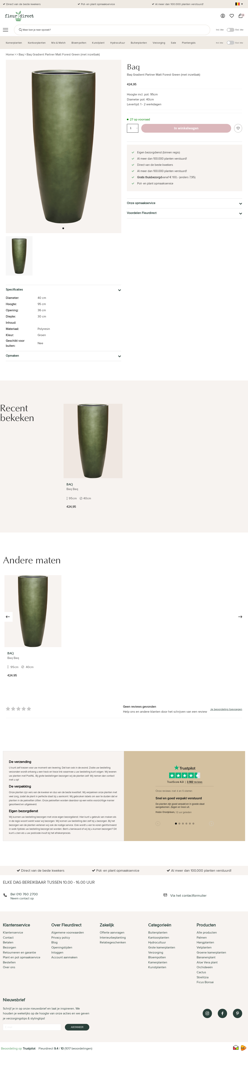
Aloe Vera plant (207, 962)
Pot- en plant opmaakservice (98, 4)
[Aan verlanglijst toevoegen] (238, 128)
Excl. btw (239, 29)
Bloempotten (157, 957)
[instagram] (207, 1013)
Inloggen (57, 952)
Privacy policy (60, 937)
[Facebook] (222, 1013)
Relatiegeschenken (113, 942)
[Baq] (93, 441)
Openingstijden (61, 947)
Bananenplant (206, 957)
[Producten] (222, 15)
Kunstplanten (157, 967)
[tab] (27, 953)
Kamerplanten (157, 962)
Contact (8, 937)
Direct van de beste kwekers (23, 4)
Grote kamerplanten (161, 947)
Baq (21, 54)
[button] (63, 228)
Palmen (202, 937)
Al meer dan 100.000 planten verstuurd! (179, 4)
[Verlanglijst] (231, 15)
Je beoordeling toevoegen (226, 709)
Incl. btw (220, 29)
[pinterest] (237, 1013)
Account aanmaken (64, 957)
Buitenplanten (157, 932)
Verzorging (155, 952)
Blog (54, 942)
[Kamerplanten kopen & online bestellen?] (19, 16)
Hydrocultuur (157, 942)
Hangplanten (205, 942)
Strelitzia (202, 977)
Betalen (8, 942)
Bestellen (9, 962)
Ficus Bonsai (205, 982)
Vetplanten (204, 947)
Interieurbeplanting (113, 937)
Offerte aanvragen (112, 932)
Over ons (9, 967)
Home (10, 54)
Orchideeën (205, 967)
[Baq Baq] (32, 611)
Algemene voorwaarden (67, 932)
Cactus (201, 972)
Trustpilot (29, 1048)
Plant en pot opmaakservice (21, 957)
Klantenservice (13, 932)
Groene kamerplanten (211, 952)
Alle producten (207, 932)
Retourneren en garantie (19, 952)
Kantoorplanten (158, 937)
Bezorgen (9, 947)
